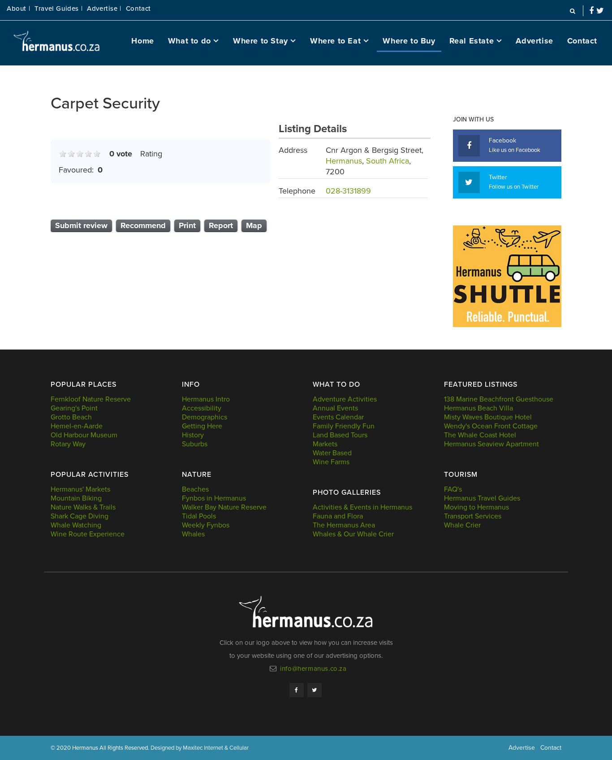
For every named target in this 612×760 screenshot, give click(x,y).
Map (254, 225)
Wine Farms (331, 462)
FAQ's (453, 489)
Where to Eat (335, 41)
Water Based (332, 453)
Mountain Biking (76, 498)
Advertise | (104, 8)
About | (18, 8)
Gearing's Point (74, 408)
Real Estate (471, 41)
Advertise (534, 41)
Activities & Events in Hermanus (362, 507)
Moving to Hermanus (476, 507)
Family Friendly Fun (344, 426)
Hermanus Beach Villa (478, 408)
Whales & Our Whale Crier (353, 534)
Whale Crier (462, 525)
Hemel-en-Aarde (77, 426)
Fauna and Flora (338, 516)
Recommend (143, 225)
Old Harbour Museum (84, 435)
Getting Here (202, 426)
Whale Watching (76, 525)
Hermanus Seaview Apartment (491, 444)
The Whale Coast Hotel (480, 435)
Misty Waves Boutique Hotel (488, 417)
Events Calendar (338, 417)
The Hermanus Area (344, 525)
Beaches (195, 489)
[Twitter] (314, 690)
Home (142, 41)
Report (221, 225)
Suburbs (194, 444)
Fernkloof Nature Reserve (91, 399)
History (193, 435)
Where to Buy (409, 41)
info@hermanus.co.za (313, 669)
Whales (193, 534)
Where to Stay (260, 41)
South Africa (387, 161)
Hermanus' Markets (80, 489)
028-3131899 (348, 191)
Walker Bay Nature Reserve (224, 507)
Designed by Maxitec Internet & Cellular (200, 747)
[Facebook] (296, 690)
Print (187, 225)
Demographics (204, 417)
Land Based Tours (340, 435)
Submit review (81, 225)
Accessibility (201, 408)
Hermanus (344, 161)
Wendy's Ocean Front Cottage (491, 426)
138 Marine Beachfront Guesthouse (498, 399)
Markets (325, 444)
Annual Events (335, 408)
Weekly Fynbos (205, 525)
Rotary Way (68, 444)
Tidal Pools (199, 516)
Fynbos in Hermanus (214, 498)
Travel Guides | (58, 8)
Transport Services (472, 516)
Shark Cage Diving (79, 516)
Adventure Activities (345, 399)
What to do (189, 41)
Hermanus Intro (206, 399)
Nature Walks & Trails (83, 507)
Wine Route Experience (88, 534)
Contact (138, 8)
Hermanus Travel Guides (482, 498)
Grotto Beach (71, 417)
